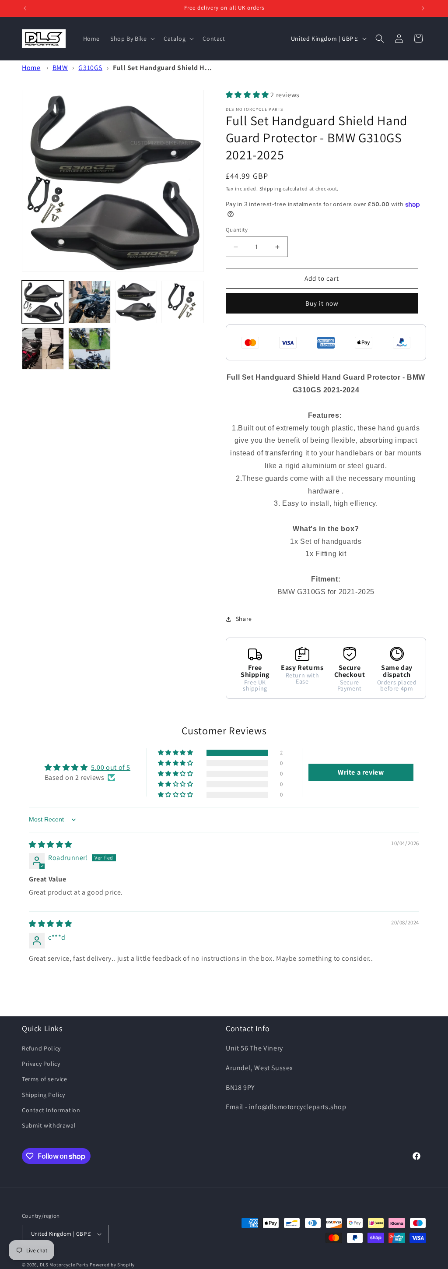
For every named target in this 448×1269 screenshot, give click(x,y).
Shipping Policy (43, 1095)
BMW (60, 67)
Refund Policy (41, 1048)
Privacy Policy (41, 1064)
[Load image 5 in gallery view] (43, 349)
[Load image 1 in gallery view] (43, 302)
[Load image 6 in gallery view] (89, 349)
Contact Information (51, 1110)
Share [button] (244, 619)
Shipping (270, 188)
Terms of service (44, 1079)
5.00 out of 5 (110, 767)
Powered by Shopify (112, 1265)
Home (31, 67)
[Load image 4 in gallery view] (182, 302)
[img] (50, 844)
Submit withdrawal (49, 1125)
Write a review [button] (361, 772)
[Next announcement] (423, 8)
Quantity (237, 229)
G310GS (90, 67)
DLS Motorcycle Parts (64, 1265)
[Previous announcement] (25, 8)
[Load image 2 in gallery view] (89, 302)
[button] (131, 38)
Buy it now (322, 303)
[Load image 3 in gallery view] (136, 302)
